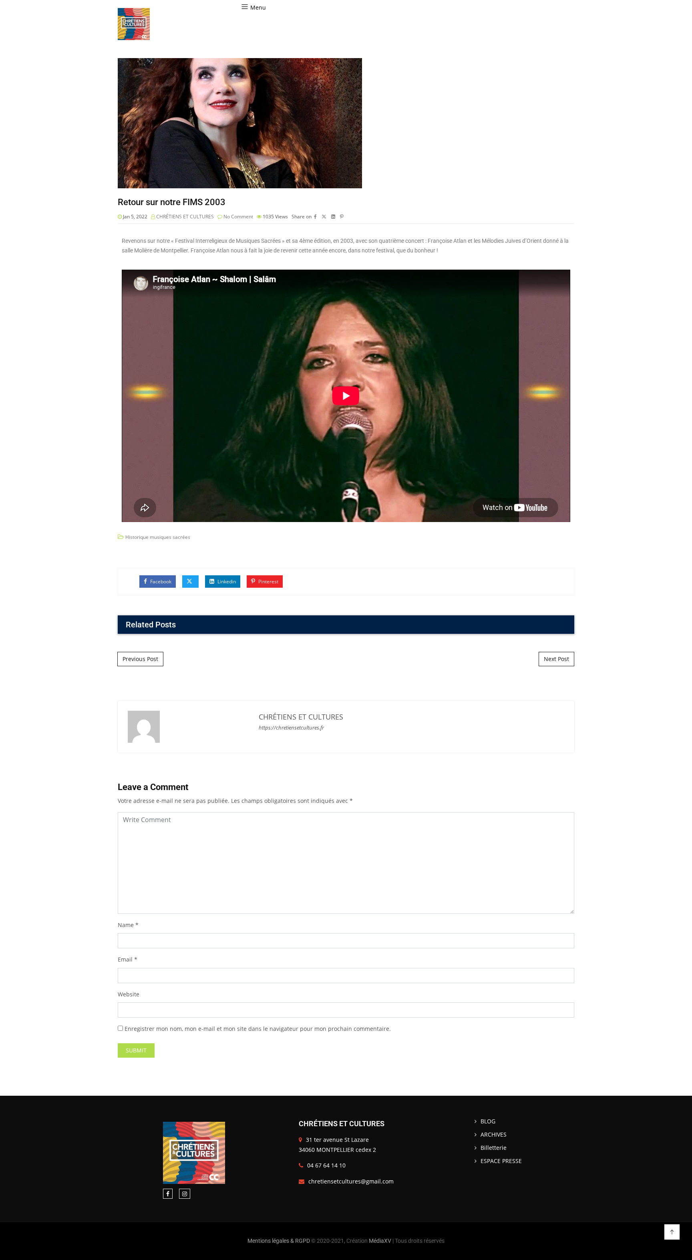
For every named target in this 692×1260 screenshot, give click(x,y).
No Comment (238, 216)
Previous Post (140, 659)
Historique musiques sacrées (157, 537)
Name (126, 925)
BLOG (488, 1121)
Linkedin (226, 581)
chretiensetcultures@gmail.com (351, 1181)
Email (125, 959)
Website (128, 994)
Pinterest (267, 581)
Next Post (556, 659)
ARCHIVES (494, 1134)
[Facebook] (168, 1194)
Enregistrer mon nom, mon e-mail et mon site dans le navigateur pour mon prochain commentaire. (258, 1028)
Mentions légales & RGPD (278, 1241)
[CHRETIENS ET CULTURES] (134, 24)
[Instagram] (184, 1194)
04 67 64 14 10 (326, 1165)
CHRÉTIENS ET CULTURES (185, 216)
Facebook (160, 581)
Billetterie (494, 1147)
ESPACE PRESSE (501, 1161)
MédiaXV (380, 1241)
